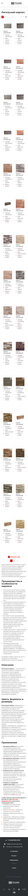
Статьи (14, 868)
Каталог (14, 855)
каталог (12, 809)
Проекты (14, 863)
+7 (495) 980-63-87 (14, 840)
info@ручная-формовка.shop (14, 844)
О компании (14, 851)
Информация (14, 860)
